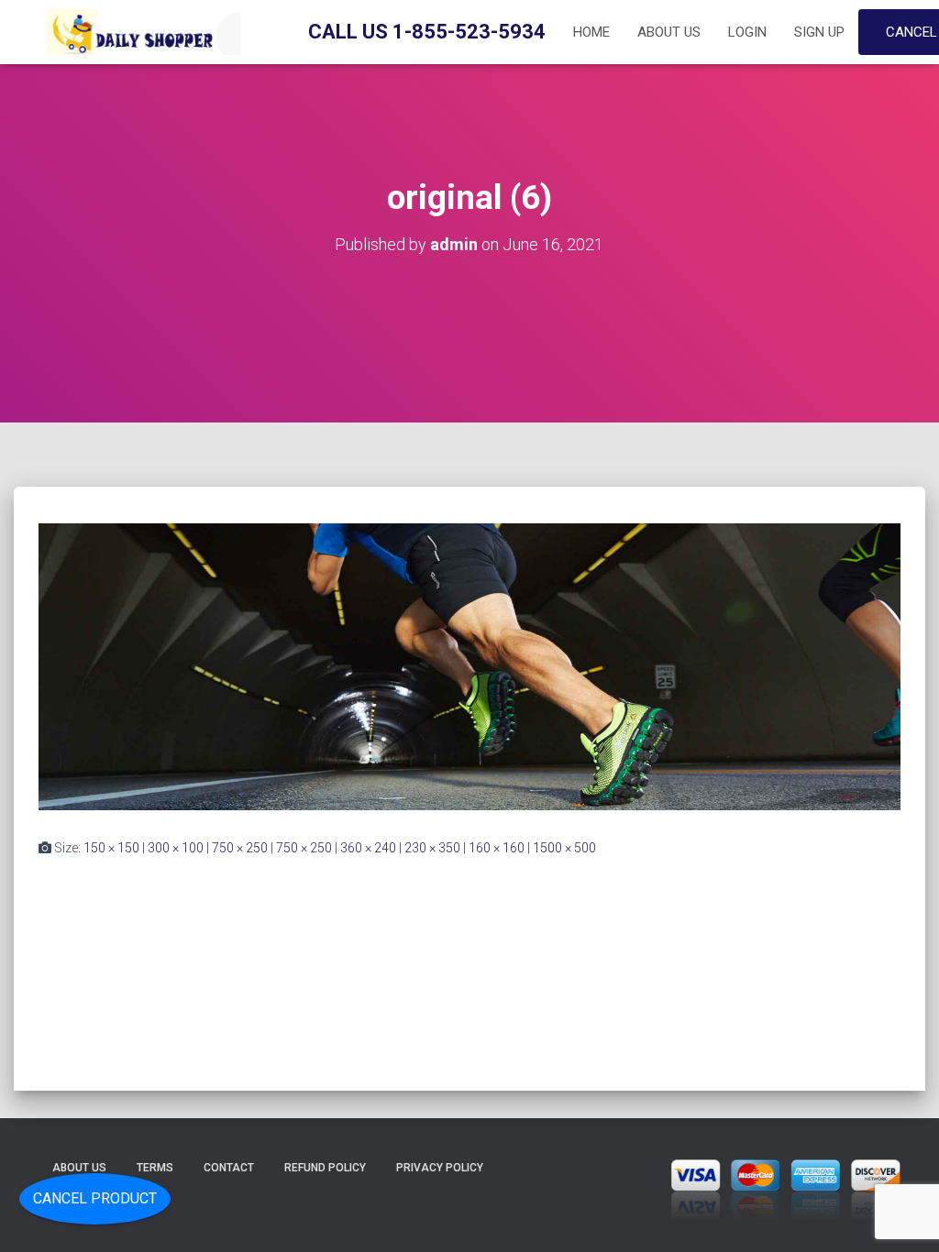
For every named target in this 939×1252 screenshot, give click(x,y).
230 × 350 (432, 847)
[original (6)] (469, 665)
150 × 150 (111, 847)
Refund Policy (325, 1167)
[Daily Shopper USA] (139, 32)
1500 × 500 (564, 847)
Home (591, 32)
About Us (669, 32)
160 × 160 (497, 847)
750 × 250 (240, 847)
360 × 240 (368, 847)
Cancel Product (95, 1198)
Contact (229, 1167)
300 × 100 (176, 847)
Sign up (819, 32)
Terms (155, 1167)
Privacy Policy (439, 1167)
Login (747, 32)
